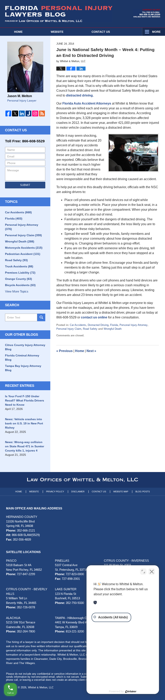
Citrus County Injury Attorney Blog (25, 347)
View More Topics (16, 291)
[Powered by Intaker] (131, 691)
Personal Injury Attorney (133, 324)
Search (41, 317)
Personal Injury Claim (68, 328)
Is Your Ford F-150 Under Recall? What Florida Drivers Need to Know (24, 400)
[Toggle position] (143, 571)
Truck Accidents (19, 266)
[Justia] (28, 113)
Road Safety (90, 328)
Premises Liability (20, 272)
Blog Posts (142, 491)
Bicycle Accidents (20, 285)
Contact (101, 31)
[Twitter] (15, 113)
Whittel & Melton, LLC (41, 687)
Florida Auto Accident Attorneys (86, 103)
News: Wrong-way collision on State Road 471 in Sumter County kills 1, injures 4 (24, 446)
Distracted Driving (98, 324)
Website (57, 31)
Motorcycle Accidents (23, 247)
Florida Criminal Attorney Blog (22, 357)
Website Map (120, 491)
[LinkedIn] (22, 113)
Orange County (18, 278)
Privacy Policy (55, 491)
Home (18, 31)
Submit (25, 185)
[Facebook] (8, 113)
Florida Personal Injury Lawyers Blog (58, 14)
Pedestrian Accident (22, 254)
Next (91, 351)
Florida (114, 324)
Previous (64, 351)
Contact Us (16, 130)
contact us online (94, 317)
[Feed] (42, 113)
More (156, 31)
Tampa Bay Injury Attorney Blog (23, 368)
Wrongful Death (113, 328)
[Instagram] (35, 113)
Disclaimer (78, 491)
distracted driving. (80, 95)
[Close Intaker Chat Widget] (151, 571)
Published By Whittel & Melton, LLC (146, 13)
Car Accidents (78, 324)
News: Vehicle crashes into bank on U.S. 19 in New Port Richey (24, 423)
